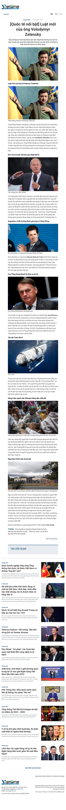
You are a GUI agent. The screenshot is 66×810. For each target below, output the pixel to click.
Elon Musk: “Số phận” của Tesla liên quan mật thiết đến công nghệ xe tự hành (18, 652)
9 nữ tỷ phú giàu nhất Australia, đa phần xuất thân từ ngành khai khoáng (20, 730)
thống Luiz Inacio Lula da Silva (38, 531)
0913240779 (19, 789)
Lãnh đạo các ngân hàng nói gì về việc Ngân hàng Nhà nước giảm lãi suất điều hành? (20, 751)
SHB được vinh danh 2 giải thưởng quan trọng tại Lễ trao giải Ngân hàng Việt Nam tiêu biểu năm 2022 (20, 671)
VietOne (11, 6)
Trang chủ (6, 14)
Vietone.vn (45, 792)
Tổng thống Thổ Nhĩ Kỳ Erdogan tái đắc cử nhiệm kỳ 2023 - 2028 (20, 710)
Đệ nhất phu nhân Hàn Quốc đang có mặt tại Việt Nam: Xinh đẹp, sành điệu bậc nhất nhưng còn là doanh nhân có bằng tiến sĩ (19, 590)
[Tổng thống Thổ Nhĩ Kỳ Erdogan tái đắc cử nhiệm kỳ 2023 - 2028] (52, 713)
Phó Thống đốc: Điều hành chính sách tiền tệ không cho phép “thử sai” (19, 691)
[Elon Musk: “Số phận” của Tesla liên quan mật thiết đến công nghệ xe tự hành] (52, 653)
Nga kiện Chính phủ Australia (17, 534)
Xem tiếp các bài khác (33, 768)
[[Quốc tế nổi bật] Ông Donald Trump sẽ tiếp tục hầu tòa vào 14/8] (52, 614)
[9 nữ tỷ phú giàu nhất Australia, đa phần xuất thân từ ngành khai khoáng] (52, 733)
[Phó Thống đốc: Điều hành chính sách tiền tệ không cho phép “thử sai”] (52, 694)
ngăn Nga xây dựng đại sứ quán (18, 531)
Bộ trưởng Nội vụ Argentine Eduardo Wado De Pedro (31, 529)
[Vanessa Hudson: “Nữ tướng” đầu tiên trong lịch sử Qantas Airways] (52, 634)
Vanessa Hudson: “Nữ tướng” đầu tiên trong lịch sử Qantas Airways (19, 631)
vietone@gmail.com (10, 791)
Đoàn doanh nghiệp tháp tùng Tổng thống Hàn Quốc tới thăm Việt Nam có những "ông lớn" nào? (19, 568)
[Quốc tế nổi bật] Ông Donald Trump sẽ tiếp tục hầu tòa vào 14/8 (19, 611)
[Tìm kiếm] (56, 14)
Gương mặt (26, 20)
